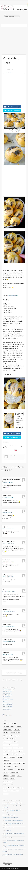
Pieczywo (10, 72)
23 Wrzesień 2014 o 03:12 (8, 512)
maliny (10, 751)
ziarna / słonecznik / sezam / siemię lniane (14, 787)
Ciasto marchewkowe (8, 703)
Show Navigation (22, 14)
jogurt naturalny (7, 741)
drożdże (6, 442)
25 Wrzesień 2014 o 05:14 (8, 528)
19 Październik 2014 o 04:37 (8, 626)
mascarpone (7, 754)
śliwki (5, 790)
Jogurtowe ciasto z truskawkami (13, 803)
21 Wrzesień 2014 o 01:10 (7, 497)
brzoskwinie (13, 723)
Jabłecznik (5, 701)
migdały (22, 754)
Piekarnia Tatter (13, 296)
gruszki (5, 735)
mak (5, 751)
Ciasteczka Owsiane (7, 708)
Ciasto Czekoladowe (7, 706)
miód (5, 757)
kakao (15, 741)
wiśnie (12, 778)
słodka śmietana (15, 772)
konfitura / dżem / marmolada (11, 744)
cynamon (19, 726)
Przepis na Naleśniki (7, 704)
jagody (18, 735)
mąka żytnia (12, 757)
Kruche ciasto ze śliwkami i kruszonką (14, 820)
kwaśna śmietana (18, 748)
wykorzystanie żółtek (8, 784)
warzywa (6, 778)
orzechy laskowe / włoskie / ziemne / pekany (14, 763)
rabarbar (6, 772)
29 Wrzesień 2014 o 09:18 (8, 561)
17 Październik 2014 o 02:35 (8, 591)
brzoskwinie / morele (9, 726)
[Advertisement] (14, 39)
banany (5, 723)
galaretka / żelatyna (15, 732)
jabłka (12, 735)
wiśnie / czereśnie (8, 781)
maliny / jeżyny (18, 751)
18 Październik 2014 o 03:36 (8, 611)
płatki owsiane (20, 769)
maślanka (15, 754)
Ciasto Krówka (10, 827)
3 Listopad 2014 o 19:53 (7, 654)
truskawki (6, 775)
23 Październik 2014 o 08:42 (8, 641)
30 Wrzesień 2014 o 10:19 (7, 576)
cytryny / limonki (8, 729)
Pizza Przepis (6, 698)
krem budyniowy (7, 748)
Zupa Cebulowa (6, 696)
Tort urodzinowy (11, 814)
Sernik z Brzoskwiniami (8, 690)
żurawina (6, 793)
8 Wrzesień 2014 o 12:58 (7, 482)
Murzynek (8, 830)
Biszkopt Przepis (7, 709)
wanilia (19, 775)
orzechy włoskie (7, 766)
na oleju (20, 757)
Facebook (14, 20)
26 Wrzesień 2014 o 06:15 (8, 543)
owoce (16, 766)
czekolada (17, 729)
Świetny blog (6, 817)
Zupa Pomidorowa (7, 694)
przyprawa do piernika (9, 769)
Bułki (7, 72)
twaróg (13, 775)
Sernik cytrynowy (14, 817)
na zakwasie (6, 760)
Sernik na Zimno (7, 693)
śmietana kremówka (14, 790)
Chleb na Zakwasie (7, 691)
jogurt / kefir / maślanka (9, 738)
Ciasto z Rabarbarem (8, 699)
